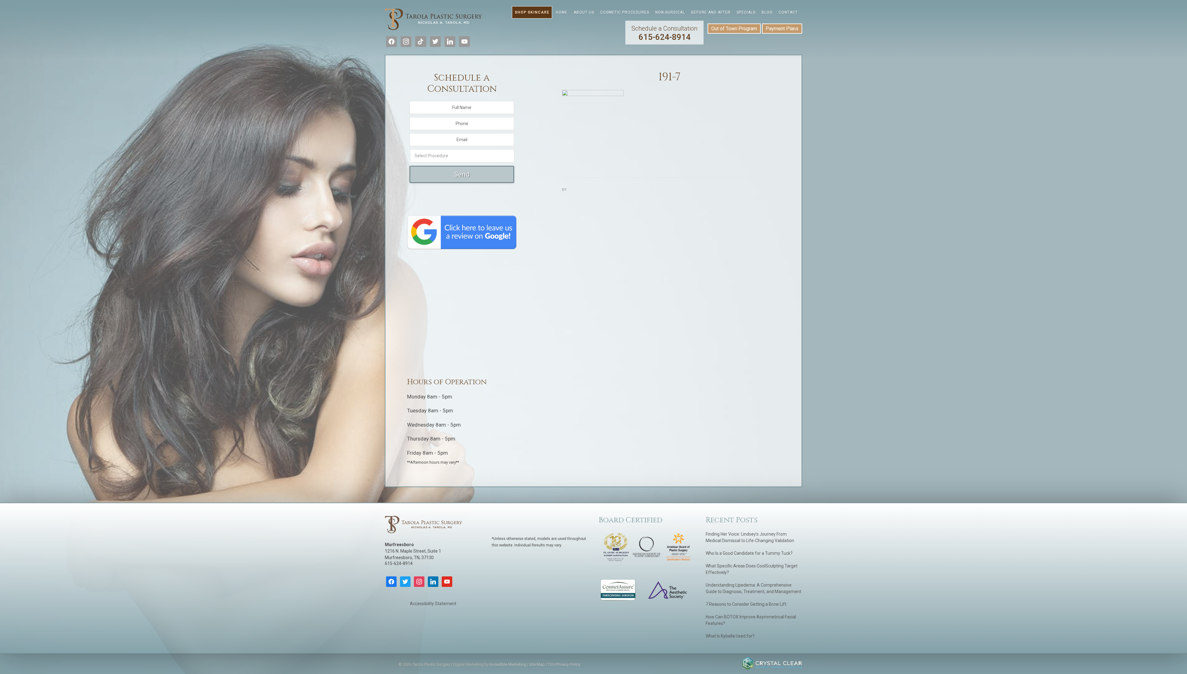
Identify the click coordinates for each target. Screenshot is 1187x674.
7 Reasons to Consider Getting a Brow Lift (746, 604)
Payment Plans (782, 29)
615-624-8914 (664, 33)
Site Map (537, 664)
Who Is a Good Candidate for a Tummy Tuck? (749, 553)
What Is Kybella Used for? (730, 636)
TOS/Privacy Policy (563, 664)
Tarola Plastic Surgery (433, 20)
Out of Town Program (734, 29)
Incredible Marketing (508, 664)
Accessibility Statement (433, 603)
